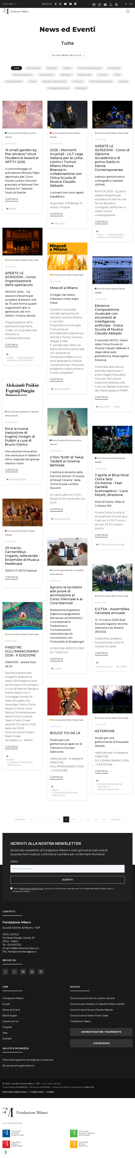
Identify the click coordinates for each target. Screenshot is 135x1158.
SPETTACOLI (14, 765)
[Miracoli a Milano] (67, 256)
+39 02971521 (14, 944)
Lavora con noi (10, 1021)
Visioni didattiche (23, 75)
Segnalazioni (47, 75)
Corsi (117, 75)
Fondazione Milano (12, 998)
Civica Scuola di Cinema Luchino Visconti (92, 998)
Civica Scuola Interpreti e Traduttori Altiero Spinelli (97, 1004)
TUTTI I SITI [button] (7, 4)
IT (126, 4)
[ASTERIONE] (112, 699)
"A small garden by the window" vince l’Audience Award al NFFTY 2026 (22, 156)
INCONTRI (121, 666)
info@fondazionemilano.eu (24, 948)
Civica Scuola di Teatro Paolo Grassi (89, 1015)
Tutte (16, 68)
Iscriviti (67, 879)
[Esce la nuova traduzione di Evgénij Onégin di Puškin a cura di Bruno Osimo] (22, 393)
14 (104, 819)
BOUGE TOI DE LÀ (65, 733)
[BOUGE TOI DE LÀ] (67, 701)
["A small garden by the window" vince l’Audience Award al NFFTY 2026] (22, 114)
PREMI (12, 208)
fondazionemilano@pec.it (22, 951)
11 (80, 819)
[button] (67, 55)
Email (14, 861)
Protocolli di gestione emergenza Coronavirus (27, 1059)
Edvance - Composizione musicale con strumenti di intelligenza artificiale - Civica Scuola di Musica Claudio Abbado (109, 319)
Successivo (115, 819)
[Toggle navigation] (128, 11)
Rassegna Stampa (58, 88)
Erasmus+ (81, 88)
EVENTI (10, 759)
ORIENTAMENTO (115, 234)
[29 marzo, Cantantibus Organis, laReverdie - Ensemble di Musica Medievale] (22, 512)
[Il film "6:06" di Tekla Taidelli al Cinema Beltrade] (67, 422)
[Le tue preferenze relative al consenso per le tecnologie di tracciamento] (6, 1152)
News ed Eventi (11, 1009)
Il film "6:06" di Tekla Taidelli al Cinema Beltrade (67, 461)
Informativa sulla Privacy (32, 888)
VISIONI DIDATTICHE (108, 789)
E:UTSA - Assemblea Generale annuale (112, 611)
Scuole (6, 1004)
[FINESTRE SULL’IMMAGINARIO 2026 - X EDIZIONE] (22, 616)
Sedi (4, 1032)
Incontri (103, 75)
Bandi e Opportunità (54, 81)
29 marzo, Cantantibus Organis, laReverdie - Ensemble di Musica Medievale (22, 556)
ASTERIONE (105, 731)
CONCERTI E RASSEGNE (111, 544)
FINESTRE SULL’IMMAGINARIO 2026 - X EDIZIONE (22, 651)
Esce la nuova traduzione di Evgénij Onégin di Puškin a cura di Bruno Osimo (20, 436)
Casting (123, 81)
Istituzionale (33, 68)
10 (73, 819)
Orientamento (13, 81)
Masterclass (85, 75)
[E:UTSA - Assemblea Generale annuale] (112, 577)
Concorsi (77, 81)
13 (96, 819)
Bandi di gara (9, 1015)
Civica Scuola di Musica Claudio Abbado (91, 1009)
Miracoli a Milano (64, 288)
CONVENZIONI (101, 1043)
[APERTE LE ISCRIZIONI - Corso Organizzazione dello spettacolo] (22, 241)
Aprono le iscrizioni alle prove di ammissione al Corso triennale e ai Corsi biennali (66, 595)
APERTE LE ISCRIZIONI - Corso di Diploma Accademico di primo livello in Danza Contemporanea (112, 158)
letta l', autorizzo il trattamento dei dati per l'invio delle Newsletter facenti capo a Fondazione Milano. (63, 890)
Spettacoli (114, 68)
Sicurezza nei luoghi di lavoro (18, 1065)
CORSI (99, 234)
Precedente (19, 819)
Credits (50, 1092)
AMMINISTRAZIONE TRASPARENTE (101, 1031)
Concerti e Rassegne (90, 68)
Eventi (67, 68)
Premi (32, 81)
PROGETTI (59, 223)
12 (88, 819)
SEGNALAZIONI (62, 389)
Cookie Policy (37, 1092)
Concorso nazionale (100, 81)
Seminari (66, 75)
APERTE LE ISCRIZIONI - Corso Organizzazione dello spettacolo (20, 279)
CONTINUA (11, 199)
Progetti (51, 68)
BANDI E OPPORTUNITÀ (109, 237)
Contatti (7, 1038)
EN (131, 4)
